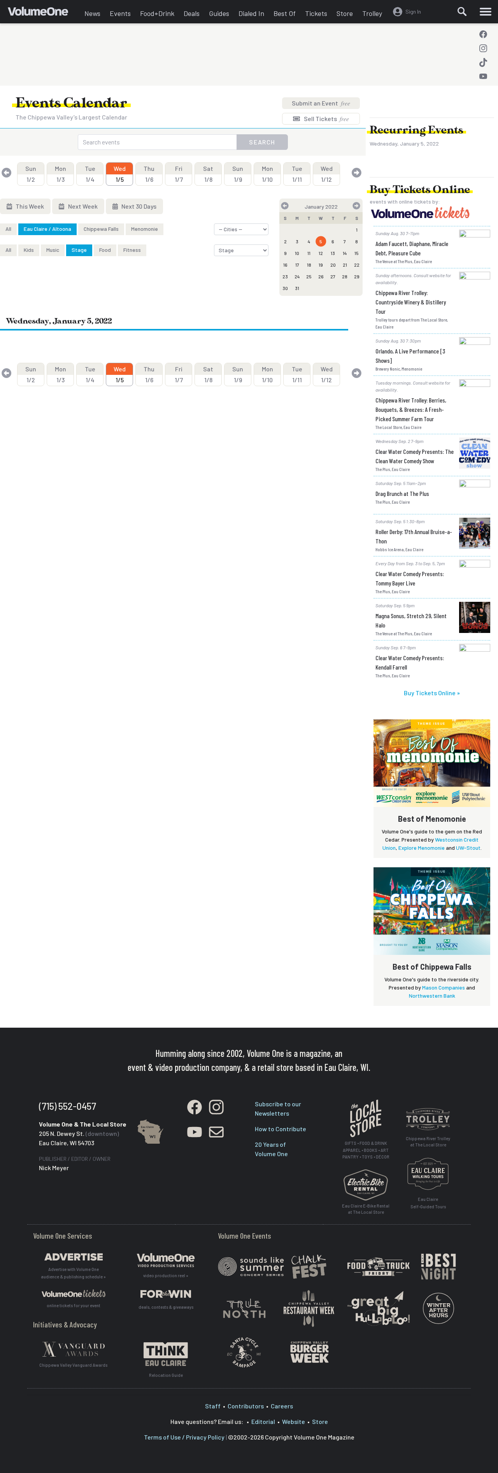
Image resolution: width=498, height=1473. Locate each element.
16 (285, 264)
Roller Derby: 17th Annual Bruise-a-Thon (413, 536)
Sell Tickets (326, 118)
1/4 (90, 174)
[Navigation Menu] (485, 11)
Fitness (132, 249)
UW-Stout (468, 847)
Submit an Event (321, 103)
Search (262, 142)
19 (321, 264)
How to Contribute (280, 1128)
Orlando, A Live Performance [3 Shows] (410, 355)
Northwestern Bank (432, 995)
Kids (29, 249)
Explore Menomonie (421, 847)
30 (285, 288)
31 (297, 288)
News (92, 13)
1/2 (30, 174)
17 (297, 264)
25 (309, 276)
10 (297, 253)
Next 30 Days (138, 206)
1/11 (297, 174)
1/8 (208, 174)
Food (105, 249)
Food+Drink (157, 13)
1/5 (120, 174)
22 (356, 264)
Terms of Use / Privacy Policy (184, 1437)
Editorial (263, 1421)
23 (285, 276)
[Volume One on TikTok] (483, 62)
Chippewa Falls (101, 228)
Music (52, 249)
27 (332, 276)
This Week (29, 206)
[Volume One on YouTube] (483, 76)
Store (345, 13)
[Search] (462, 11)
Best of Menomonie (432, 818)
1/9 (237, 174)
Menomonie (144, 228)
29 (356, 276)
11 (308, 253)
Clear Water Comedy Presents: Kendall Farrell (409, 662)
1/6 (149, 174)
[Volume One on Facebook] (483, 34)
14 (345, 253)
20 (333, 264)
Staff (213, 1406)
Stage (79, 249)
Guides (219, 13)
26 (321, 276)
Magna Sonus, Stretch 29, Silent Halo (411, 620)
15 (356, 253)
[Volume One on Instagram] (483, 48)
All (8, 228)
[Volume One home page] (44, 13)
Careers (282, 1406)
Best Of (285, 13)
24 (297, 276)
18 (309, 264)
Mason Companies (443, 987)
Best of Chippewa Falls (432, 966)
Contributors (246, 1406)
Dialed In (251, 13)
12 (321, 253)
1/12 (327, 174)
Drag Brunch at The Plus (402, 493)
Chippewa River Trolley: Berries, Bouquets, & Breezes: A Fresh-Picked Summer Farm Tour (410, 409)
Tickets (316, 13)
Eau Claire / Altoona (47, 228)
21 (345, 264)
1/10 (267, 174)
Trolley (372, 13)
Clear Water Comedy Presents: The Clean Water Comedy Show (414, 456)
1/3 (60, 174)
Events (120, 13)
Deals (192, 13)
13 (333, 253)
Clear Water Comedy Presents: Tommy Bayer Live (409, 578)
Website (293, 1421)
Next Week (82, 206)
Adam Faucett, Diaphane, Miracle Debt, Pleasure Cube (411, 248)
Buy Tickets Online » (432, 692)
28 (344, 276)
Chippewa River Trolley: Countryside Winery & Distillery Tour (410, 302)
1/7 (179, 174)
